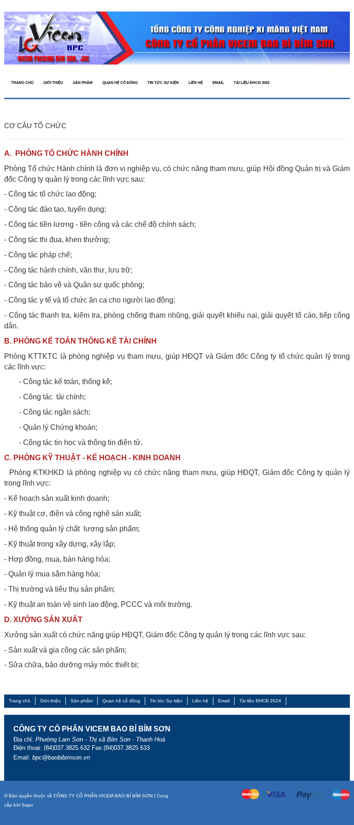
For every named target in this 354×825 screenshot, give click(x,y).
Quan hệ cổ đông (121, 700)
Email (224, 700)
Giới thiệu (50, 700)
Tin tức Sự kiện (166, 700)
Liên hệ (200, 700)
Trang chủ (19, 700)
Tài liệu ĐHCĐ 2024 (260, 700)
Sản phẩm (82, 700)
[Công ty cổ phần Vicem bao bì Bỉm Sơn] (177, 38)
